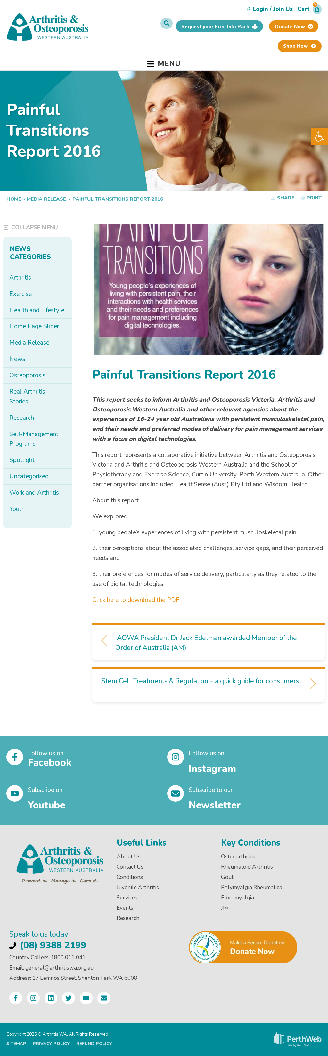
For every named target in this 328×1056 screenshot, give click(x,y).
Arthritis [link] (20, 277)
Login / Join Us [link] (273, 9)
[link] (319, 136)
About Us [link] (129, 856)
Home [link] (13, 199)
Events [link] (125, 908)
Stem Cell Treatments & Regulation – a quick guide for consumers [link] (201, 681)
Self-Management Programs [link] (33, 439)
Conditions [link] (130, 877)
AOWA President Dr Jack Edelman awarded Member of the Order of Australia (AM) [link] (206, 642)
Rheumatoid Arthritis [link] (247, 867)
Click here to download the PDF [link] (135, 600)
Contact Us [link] (130, 867)
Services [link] (127, 897)
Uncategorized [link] (29, 476)
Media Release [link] (46, 199)
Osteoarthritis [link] (238, 856)
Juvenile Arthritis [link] (138, 887)
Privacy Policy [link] (51, 1044)
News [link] (17, 359)
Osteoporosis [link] (27, 375)
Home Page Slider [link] (34, 326)
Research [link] (21, 418)
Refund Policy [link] (94, 1044)
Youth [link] (17, 509)
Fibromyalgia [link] (237, 897)
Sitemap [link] (16, 1044)
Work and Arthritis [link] (34, 493)
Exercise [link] (20, 294)
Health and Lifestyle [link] (36, 310)
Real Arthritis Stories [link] (27, 396)
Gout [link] (227, 877)
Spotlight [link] (22, 460)
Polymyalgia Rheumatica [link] (251, 887)
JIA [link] (225, 908)
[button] (310, 11)
